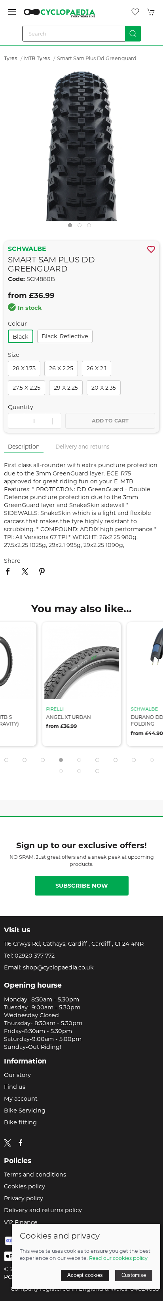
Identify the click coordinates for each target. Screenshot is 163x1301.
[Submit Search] (133, 33)
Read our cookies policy (118, 1258)
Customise (133, 1275)
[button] (12, 12)
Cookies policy (24, 1186)
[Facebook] (21, 1143)
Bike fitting (20, 1122)
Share (12, 560)
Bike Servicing (24, 1110)
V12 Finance (21, 1222)
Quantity (20, 407)
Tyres (10, 58)
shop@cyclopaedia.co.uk (58, 967)
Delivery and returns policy (43, 1210)
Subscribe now (81, 885)
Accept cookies (85, 1275)
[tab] (6, 760)
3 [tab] (91, 227)
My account (21, 1098)
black (20, 336)
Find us (14, 1086)
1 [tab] (72, 227)
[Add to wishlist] (25, 633)
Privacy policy (23, 1198)
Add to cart (110, 421)
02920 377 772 (35, 955)
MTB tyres (37, 58)
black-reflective (65, 336)
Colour (17, 323)
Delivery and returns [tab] (82, 446)
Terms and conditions (35, 1174)
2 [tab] (81, 227)
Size (13, 354)
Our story (17, 1075)
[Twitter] (7, 1142)
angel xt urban (68, 717)
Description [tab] (24, 446)
